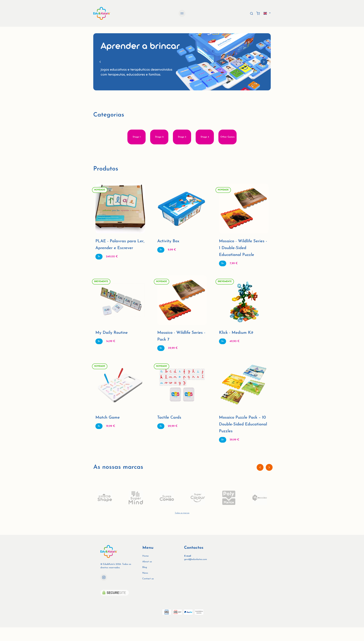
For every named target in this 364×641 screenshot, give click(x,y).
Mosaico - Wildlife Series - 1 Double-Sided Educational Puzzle (243, 248)
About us (147, 562)
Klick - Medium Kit (236, 333)
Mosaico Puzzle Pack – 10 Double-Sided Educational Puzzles (243, 424)
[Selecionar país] (267, 13)
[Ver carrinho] (258, 13)
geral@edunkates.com (195, 559)
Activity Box (168, 241)
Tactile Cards (169, 417)
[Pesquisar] (251, 13)
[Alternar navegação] (182, 13)
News (145, 573)
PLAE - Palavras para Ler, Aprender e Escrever (119, 244)
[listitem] (104, 498)
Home (145, 556)
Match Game (107, 417)
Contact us (148, 579)
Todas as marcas (182, 513)
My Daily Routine (111, 333)
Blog (144, 567)
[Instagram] (103, 577)
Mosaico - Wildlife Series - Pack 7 (181, 336)
